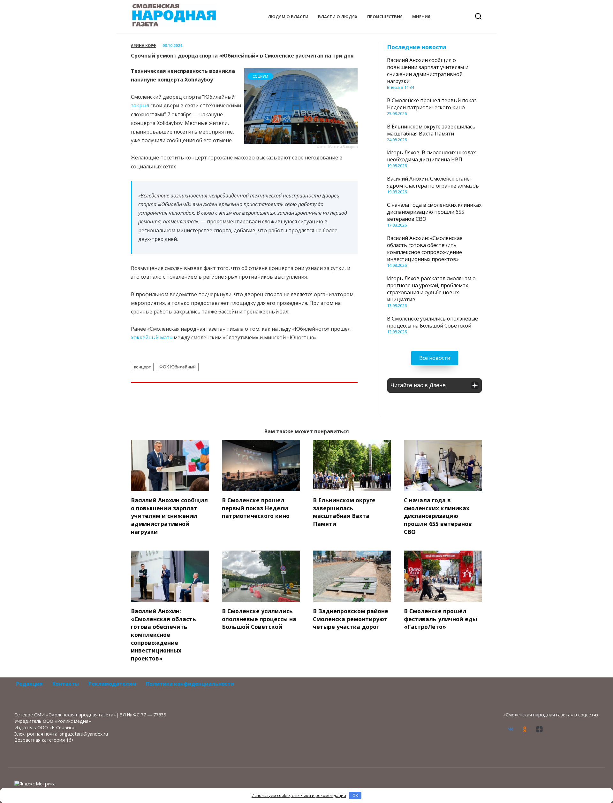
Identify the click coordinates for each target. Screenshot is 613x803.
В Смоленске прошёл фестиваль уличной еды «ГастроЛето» (440, 618)
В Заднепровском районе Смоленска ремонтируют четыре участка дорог (350, 618)
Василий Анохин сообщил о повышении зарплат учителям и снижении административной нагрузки (427, 71)
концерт (142, 366)
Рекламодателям (112, 683)
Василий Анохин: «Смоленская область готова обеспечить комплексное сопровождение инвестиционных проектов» (424, 249)
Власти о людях (338, 16)
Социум (260, 76)
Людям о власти (288, 16)
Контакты (65, 683)
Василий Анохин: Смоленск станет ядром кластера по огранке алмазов (433, 182)
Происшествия (385, 16)
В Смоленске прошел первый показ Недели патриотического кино (432, 104)
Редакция (29, 683)
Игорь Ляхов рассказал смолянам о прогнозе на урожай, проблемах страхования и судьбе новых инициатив (431, 289)
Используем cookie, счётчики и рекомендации (299, 795)
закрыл (140, 105)
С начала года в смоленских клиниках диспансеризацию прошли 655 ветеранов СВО (434, 211)
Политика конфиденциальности (190, 683)
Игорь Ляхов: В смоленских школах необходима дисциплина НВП (431, 156)
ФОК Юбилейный (177, 366)
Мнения (421, 16)
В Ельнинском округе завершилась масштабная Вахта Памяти (431, 130)
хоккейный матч (151, 337)
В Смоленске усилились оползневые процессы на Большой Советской (432, 322)
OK (355, 795)
